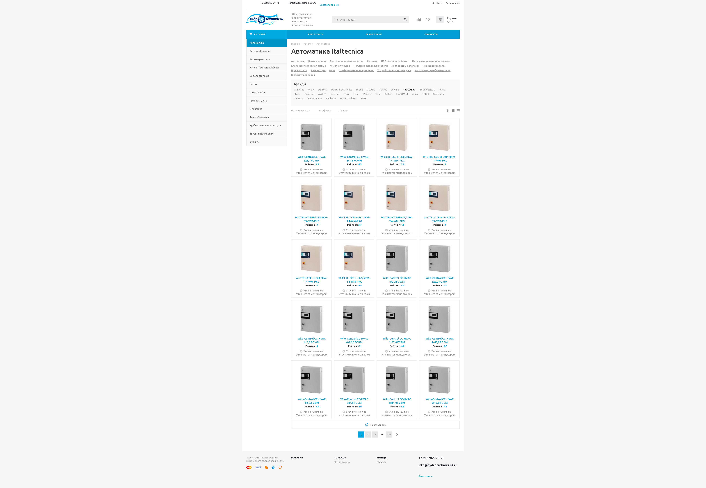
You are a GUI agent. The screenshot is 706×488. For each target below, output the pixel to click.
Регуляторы (318, 70)
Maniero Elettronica (341, 89)
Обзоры (381, 462)
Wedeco (367, 94)
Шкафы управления (303, 75)
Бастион (298, 98)
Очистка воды (258, 92)
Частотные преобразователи (432, 70)
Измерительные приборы (264, 67)
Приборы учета (258, 100)
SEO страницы (342, 462)
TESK (364, 98)
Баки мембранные (260, 51)
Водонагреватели (260, 59)
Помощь (340, 457)
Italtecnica (410, 89)
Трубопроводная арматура (265, 125)
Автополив (298, 61)
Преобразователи (434, 65)
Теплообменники (259, 117)
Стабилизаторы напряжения (356, 70)
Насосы (254, 84)
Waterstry (438, 94)
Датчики (372, 61)
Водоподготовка (259, 76)
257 (389, 434)
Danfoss (322, 89)
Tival (355, 94)
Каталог (259, 34)
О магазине (374, 34)
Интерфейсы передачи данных (431, 61)
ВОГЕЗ (425, 94)
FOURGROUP (315, 98)
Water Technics (348, 98)
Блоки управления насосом (346, 61)
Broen (359, 89)
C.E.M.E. (371, 89)
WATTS (322, 94)
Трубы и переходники (262, 133)
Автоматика (257, 42)
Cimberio (331, 98)
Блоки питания (317, 61)
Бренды (382, 457)
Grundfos (299, 89)
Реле (332, 70)
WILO (311, 89)
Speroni (335, 94)
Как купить (315, 34)
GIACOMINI (402, 94)
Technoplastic (427, 89)
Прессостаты (299, 70)
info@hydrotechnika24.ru (302, 2)
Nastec (383, 89)
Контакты (431, 34)
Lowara (395, 89)
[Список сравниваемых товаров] (419, 20)
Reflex (388, 94)
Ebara (297, 94)
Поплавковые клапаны (405, 65)
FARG (442, 89)
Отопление (256, 109)
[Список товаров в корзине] (447, 21)
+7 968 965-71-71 (269, 2)
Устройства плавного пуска (394, 70)
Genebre (309, 94)
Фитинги (254, 142)
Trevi (346, 94)
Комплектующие (340, 65)
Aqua (415, 94)
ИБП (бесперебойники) (395, 61)
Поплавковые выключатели (371, 65)
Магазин (297, 457)
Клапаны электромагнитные (308, 65)
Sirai (378, 94)
